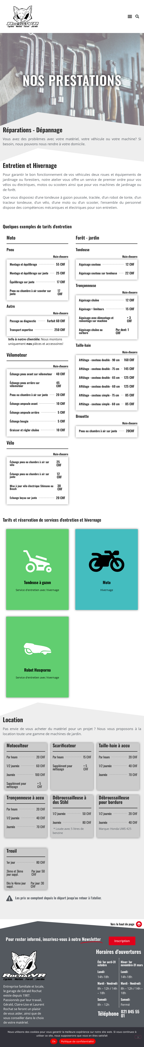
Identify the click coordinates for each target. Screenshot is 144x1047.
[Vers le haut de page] (139, 924)
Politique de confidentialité (77, 1041)
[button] (130, 16)
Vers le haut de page (122, 924)
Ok (54, 1041)
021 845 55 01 (130, 1013)
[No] (138, 1037)
